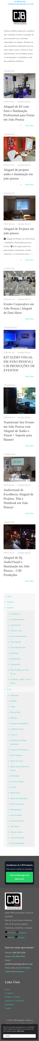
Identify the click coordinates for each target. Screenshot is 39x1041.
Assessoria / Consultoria (14, 1001)
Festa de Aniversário (18, 636)
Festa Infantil (15, 642)
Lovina (13, 787)
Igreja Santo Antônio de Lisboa (19, 768)
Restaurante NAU (17, 821)
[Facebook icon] (15, 7)
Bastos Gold (15, 712)
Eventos (10, 608)
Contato (8, 1008)
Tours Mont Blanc (17, 843)
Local (9, 689)
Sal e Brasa (14, 826)
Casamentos (15, 614)
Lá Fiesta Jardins (17, 781)
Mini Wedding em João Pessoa (19, 672)
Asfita (12, 707)
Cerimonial (9, 1004)
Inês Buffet (14, 776)
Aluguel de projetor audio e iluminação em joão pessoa (18, 174)
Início (7, 989)
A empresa (9, 993)
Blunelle (13, 718)
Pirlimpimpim (15, 809)
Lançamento (15, 664)
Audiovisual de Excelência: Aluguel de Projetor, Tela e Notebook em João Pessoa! (18, 498)
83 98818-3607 (20, 2)
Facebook (26, 968)
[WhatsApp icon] (13, 7)
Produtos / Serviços (12, 997)
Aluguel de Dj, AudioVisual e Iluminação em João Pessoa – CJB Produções (17, 566)
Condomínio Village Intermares (18, 742)
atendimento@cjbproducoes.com (20, 4)
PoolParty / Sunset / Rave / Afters (21, 681)
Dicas (9, 596)
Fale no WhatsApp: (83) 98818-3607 (19, 877)
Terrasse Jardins (16, 832)
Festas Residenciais (18, 647)
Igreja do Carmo (16, 761)
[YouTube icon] (21, 7)
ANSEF (13, 701)
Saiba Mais (29, 126)
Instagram (19, 971)
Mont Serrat (15, 793)
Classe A (13, 735)
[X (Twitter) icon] (18, 7)
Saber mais (20, 1031)
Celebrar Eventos (17, 729)
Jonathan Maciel (24, 101)
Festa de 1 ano (16, 631)
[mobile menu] (36, 13)
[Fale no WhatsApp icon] (26, 7)
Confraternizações (17, 619)
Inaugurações (15, 659)
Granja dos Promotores (19, 750)
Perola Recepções (17, 804)
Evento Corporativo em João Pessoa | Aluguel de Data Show (19, 308)
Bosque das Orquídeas (19, 723)
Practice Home (16, 815)
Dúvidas (10, 602)
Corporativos (15, 625)
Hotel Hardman (16, 755)
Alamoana (14, 695)
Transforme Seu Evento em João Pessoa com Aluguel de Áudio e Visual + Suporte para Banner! (19, 430)
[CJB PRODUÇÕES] (19, 17)
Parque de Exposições (19, 798)
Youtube (8, 971)
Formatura (14, 653)
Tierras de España (17, 838)
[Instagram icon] (23, 7)
